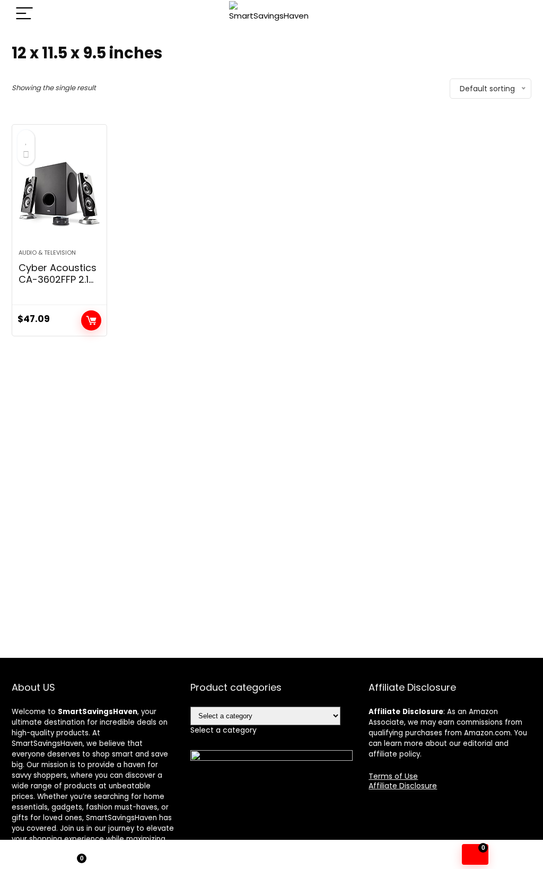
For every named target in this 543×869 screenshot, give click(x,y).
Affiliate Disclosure (403, 785)
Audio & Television (47, 252)
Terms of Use (393, 776)
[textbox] (223, 730)
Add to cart (91, 320)
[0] (475, 854)
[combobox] (223, 730)
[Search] (515, 14)
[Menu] (24, 14)
